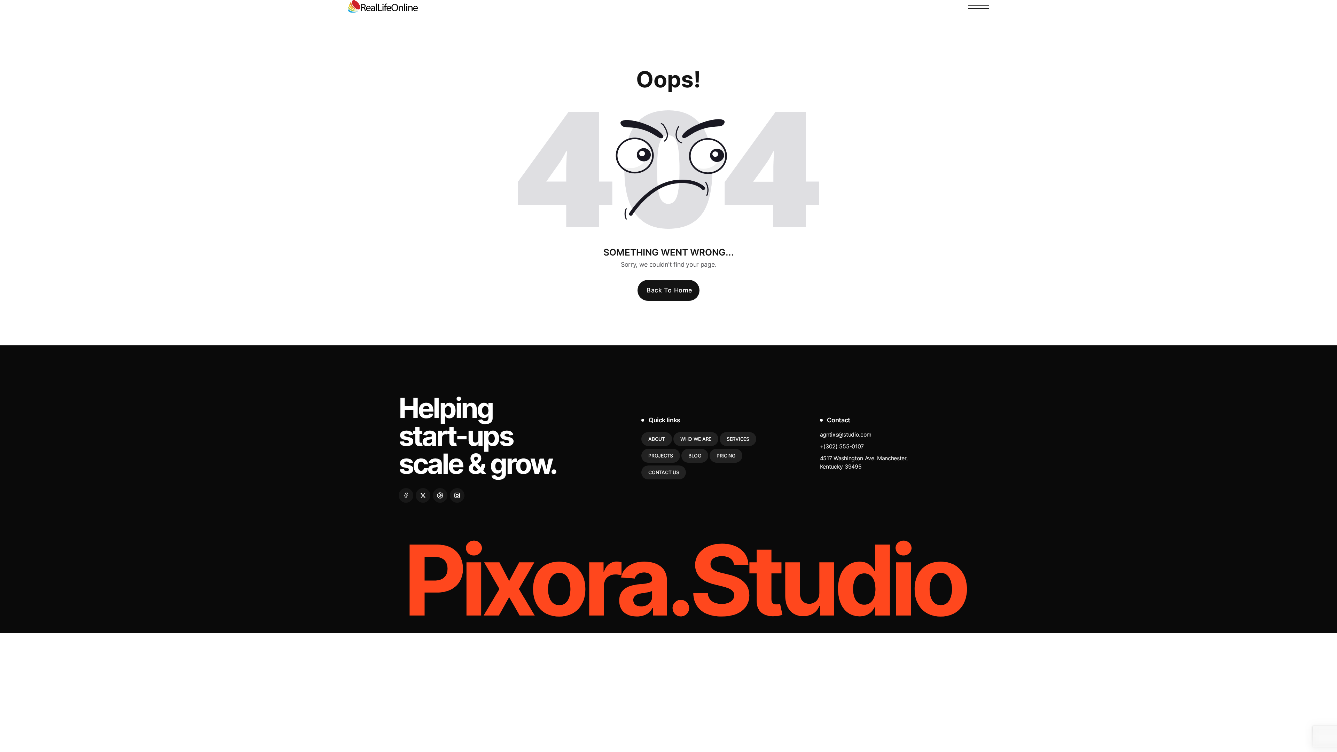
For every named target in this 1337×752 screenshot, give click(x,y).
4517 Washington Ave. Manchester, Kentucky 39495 (864, 462)
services (738, 439)
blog (694, 456)
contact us (663, 472)
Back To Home (669, 290)
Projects (660, 456)
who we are (695, 439)
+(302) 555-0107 (842, 446)
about (656, 439)
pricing (726, 456)
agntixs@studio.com (845, 434)
